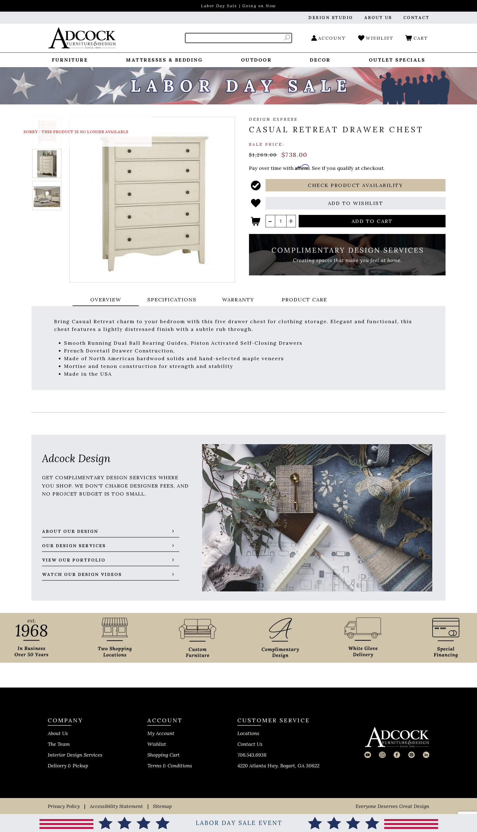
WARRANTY (238, 299)
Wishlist (156, 744)
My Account (160, 733)
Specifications (172, 299)
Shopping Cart (163, 755)
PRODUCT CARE (304, 299)
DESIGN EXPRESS (273, 119)
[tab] (106, 300)
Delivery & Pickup (68, 765)
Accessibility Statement (116, 806)
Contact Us (250, 744)
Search (287, 37)
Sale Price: (266, 144)
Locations (248, 733)
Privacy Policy (64, 806)
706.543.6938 (251, 755)
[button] (356, 185)
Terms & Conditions (169, 765)
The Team (59, 744)
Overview (105, 299)
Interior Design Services (75, 755)
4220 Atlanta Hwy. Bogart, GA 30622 (278, 765)
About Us (58, 733)
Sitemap (162, 806)
